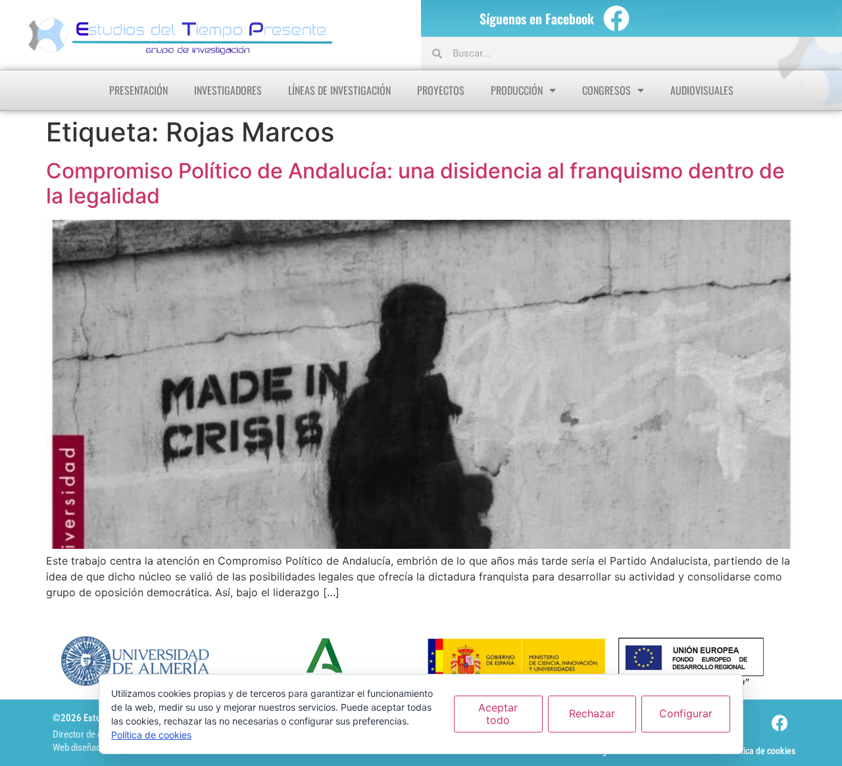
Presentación (138, 90)
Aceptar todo (498, 714)
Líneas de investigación (339, 90)
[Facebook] (616, 18)
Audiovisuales (701, 90)
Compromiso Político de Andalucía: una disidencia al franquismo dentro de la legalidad (415, 183)
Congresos (606, 90)
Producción (517, 90)
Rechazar (592, 713)
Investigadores (228, 90)
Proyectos (440, 90)
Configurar (685, 713)
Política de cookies (760, 751)
